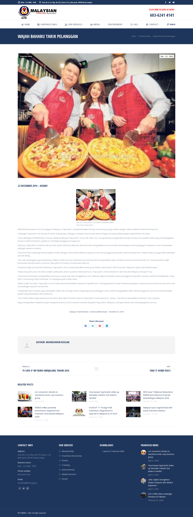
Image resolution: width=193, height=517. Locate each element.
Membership (68, 451)
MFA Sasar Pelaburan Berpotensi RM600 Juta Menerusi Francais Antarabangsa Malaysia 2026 (158, 395)
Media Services (69, 474)
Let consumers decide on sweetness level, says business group (49, 395)
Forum (65, 479)
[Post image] (25, 396)
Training (66, 465)
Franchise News (26, 56)
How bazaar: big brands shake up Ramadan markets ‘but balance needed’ (104, 395)
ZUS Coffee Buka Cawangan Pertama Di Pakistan (160, 495)
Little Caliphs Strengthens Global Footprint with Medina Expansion (160, 482)
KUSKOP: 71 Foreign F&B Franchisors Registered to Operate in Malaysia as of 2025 (103, 410)
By (98, 312)
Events (65, 460)
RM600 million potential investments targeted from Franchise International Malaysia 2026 (49, 412)
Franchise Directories (72, 456)
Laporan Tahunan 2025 (113, 451)
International (68, 469)
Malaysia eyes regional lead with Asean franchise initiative (157, 409)
